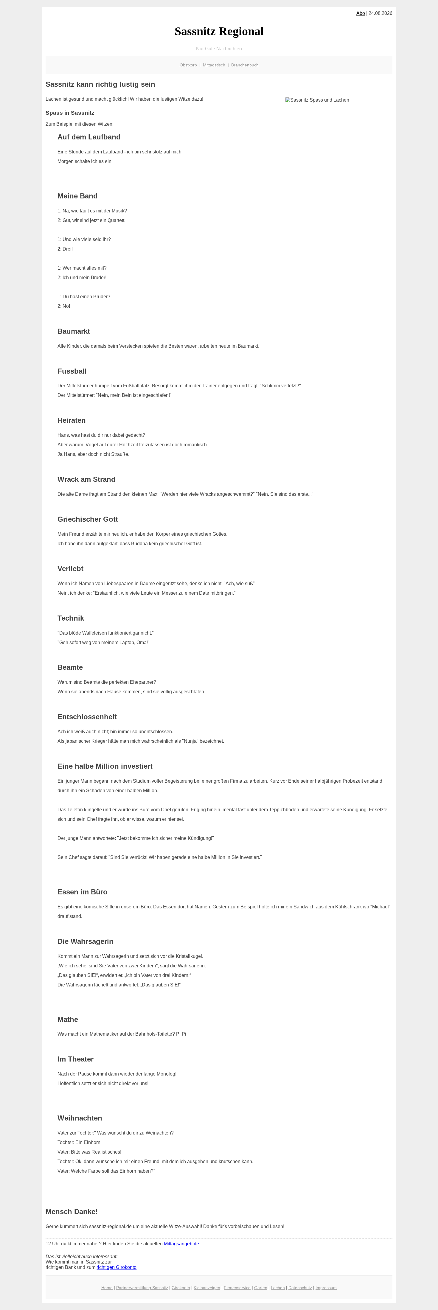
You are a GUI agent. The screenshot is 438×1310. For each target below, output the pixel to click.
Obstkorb (188, 65)
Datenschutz (300, 1287)
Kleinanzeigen (207, 1287)
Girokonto (181, 1287)
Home (107, 1287)
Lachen (278, 1287)
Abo (360, 13)
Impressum (326, 1287)
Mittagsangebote (181, 1243)
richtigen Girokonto (116, 1267)
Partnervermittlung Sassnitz (142, 1287)
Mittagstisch (214, 65)
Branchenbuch (245, 65)
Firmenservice (237, 1287)
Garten (260, 1287)
